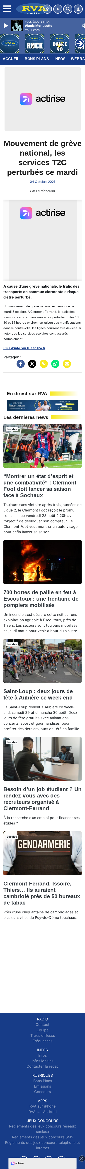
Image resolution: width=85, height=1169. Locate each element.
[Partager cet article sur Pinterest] (42, 366)
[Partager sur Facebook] (19, 366)
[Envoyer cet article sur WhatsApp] (54, 366)
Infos (60, 59)
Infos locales (42, 1061)
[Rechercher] (67, 9)
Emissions (42, 1086)
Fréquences (42, 1041)
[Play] (6, 25)
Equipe (43, 1030)
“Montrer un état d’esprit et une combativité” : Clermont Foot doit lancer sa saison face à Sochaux (39, 485)
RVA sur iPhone (42, 1106)
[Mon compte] (78, 9)
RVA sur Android (43, 1111)
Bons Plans (37, 59)
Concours (42, 1091)
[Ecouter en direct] (57, 9)
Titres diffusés (42, 1035)
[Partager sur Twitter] (31, 366)
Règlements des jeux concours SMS (42, 1137)
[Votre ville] (47, 9)
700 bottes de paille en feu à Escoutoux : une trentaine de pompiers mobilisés (40, 598)
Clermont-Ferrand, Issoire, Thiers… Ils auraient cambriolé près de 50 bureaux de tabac (41, 893)
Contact (42, 1024)
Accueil (11, 59)
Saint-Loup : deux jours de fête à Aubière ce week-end (38, 694)
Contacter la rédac (43, 1066)
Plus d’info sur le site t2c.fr (24, 348)
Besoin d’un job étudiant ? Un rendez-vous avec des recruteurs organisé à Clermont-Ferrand (42, 798)
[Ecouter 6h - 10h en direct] (42, 405)
